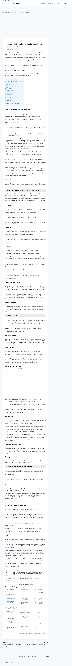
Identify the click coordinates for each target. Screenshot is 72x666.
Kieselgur (7, 84)
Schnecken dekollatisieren (11, 96)
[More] (32, 584)
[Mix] (28, 584)
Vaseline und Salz (9, 91)
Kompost (43, 3)
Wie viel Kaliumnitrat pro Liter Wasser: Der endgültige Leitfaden (12, 644)
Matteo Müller (8, 49)
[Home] (5, 39)
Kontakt (40, 656)
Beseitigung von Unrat (10, 100)
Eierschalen (8, 85)
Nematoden (8, 97)
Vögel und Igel (8, 94)
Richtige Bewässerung (10, 101)
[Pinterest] (25, 584)
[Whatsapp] (30, 584)
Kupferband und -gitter (10, 90)
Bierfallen (7, 83)
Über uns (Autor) (34, 656)
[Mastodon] (27, 584)
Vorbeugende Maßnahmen (11, 99)
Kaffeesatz (8, 87)
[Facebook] (19, 584)
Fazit (6, 104)
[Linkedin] (23, 584)
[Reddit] (22, 584)
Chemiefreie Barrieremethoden (12, 88)
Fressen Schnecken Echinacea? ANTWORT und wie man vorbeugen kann (37, 644)
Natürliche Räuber (9, 93)
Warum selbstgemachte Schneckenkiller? (14, 81)
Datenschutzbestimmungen (24, 656)
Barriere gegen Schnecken (25, 323)
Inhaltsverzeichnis (47, 656)
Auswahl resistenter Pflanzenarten (13, 103)
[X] (20, 584)
